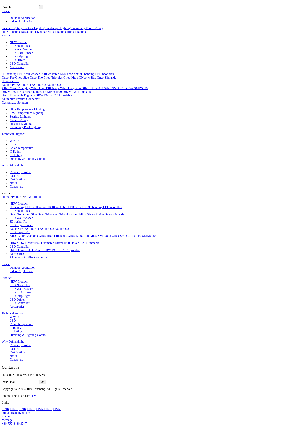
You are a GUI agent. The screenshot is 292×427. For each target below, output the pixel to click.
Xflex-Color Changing (16, 88)
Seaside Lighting (20, 116)
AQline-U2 (39, 84)
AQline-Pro (9, 84)
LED (13, 144)
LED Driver (17, 60)
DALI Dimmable (13, 95)
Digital (28, 95)
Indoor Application (21, 21)
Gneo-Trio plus (53, 77)
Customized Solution (15, 102)
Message (7, 420)
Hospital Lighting (21, 123)
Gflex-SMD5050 (137, 88)
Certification (17, 179)
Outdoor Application (22, 17)
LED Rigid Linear (21, 52)
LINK (5, 409)
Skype (6, 416)
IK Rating (16, 155)
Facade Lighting (12, 28)
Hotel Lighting (11, 31)
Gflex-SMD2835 (93, 88)
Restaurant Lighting (33, 31)
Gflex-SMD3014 (115, 88)
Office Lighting (56, 31)
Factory (14, 175)
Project (6, 11)
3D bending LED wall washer (21, 74)
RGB (47, 95)
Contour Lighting (34, 28)
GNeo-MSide (88, 77)
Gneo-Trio (37, 77)
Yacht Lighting (19, 120)
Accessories (17, 67)
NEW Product (18, 42)
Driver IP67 (9, 91)
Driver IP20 (55, 91)
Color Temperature (21, 148)
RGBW (38, 95)
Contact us (16, 186)
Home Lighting (76, 31)
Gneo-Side (22, 77)
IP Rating (15, 151)
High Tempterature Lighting (27, 109)
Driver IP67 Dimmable (32, 91)
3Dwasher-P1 (10, 81)
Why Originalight (13, 165)
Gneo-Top (8, 77)
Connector (32, 99)
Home (6, 196)
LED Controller (19, 63)
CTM (32, 395)
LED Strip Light (20, 56)
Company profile (20, 172)
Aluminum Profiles (14, 99)
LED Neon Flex (20, 45)
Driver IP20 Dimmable (77, 91)
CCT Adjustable (61, 95)
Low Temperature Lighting (27, 113)
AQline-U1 (24, 84)
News (13, 183)
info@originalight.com (16, 412)
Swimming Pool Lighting (87, 28)
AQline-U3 (54, 84)
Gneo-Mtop (71, 77)
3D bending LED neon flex (96, 74)
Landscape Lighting (58, 28)
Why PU (15, 140)
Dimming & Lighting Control (28, 158)
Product (6, 35)
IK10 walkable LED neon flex (59, 74)
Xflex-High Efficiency (45, 88)
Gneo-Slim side (106, 77)
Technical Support (13, 134)
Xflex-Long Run (71, 88)
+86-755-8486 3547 (14, 423)
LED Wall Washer (21, 49)
